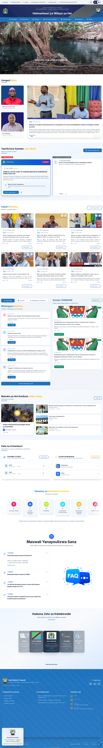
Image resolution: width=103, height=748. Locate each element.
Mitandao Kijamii (16, 2)
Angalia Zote (96, 298)
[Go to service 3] (49, 662)
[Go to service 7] (55, 662)
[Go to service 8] (56, 662)
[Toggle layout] (22, 730)
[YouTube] (94, 682)
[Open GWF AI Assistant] (99, 744)
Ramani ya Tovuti (96, 742)
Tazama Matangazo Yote (26, 382)
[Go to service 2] (47, 662)
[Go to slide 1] (3, 70)
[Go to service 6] (53, 662)
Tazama (12, 323)
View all (98, 396)
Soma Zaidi (32, 133)
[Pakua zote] (43, 464)
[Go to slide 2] (6, 70)
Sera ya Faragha (75, 742)
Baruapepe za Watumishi (39, 2)
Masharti (86, 742)
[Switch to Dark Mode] (91, 2)
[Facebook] (99, 682)
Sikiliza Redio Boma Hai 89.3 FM (69, 2)
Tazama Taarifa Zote (93, 148)
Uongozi (26, 2)
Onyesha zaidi (11, 563)
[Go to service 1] (46, 662)
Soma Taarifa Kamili (10, 190)
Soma (61, 192)
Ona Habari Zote (94, 206)
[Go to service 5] (52, 662)
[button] (25, 557)
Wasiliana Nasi (52, 2)
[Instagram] (90, 682)
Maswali (6, 2)
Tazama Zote (44, 455)
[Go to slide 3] (9, 70)
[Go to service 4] (50, 662)
